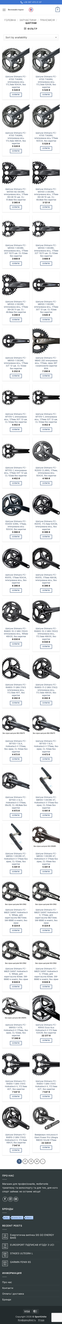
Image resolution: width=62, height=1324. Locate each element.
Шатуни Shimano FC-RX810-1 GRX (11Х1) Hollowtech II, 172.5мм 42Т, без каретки (46, 1085)
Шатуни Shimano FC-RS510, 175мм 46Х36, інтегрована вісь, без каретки (46, 579)
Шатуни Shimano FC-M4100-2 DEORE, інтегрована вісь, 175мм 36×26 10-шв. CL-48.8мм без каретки (46, 194)
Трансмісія (47, 20)
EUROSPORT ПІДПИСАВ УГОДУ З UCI (32, 1244)
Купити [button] (16, 95)
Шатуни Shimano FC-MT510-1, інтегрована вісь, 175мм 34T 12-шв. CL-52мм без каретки (16, 471)
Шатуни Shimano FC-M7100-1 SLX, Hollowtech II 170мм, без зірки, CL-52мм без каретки (16, 746)
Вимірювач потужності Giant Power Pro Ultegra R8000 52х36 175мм (46, 1137)
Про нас (7, 1282)
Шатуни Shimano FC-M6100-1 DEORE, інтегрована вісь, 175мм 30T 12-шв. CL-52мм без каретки (46, 306)
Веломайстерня (15, 10)
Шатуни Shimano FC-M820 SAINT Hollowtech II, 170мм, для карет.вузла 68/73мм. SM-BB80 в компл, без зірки (46, 916)
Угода (41, 1320)
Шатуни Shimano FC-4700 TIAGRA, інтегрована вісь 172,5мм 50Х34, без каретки (15, 81)
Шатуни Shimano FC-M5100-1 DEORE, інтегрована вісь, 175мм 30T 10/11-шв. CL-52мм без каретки (16, 250)
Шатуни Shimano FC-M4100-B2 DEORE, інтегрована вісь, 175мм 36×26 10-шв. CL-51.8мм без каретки (16, 194)
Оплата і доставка (13, 1293)
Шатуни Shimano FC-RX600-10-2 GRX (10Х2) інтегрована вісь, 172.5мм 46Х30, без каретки (46, 633)
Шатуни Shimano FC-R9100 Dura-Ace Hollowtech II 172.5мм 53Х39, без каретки (46, 1029)
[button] (4, 9)
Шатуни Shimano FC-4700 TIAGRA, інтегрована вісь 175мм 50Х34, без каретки (46, 137)
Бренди (6, 1299)
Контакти (7, 1287)
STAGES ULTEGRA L (21, 1253)
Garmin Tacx (17, 1217)
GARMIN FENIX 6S (20, 1262)
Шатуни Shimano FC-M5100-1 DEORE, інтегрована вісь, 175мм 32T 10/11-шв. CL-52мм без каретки (46, 250)
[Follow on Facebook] (5, 1199)
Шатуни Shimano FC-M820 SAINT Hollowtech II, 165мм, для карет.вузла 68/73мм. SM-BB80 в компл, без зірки (16, 916)
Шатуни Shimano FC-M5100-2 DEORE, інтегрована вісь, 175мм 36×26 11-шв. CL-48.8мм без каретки (16, 306)
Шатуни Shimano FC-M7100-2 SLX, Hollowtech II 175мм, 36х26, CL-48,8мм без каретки (16, 802)
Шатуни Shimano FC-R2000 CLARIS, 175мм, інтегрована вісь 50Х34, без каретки (46, 471)
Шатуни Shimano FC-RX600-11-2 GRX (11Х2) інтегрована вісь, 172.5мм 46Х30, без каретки (46, 689)
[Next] (42, 1161)
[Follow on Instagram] (10, 1199)
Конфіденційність (27, 1320)
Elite (6, 1217)
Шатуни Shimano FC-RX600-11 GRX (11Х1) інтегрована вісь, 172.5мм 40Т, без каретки (15, 689)
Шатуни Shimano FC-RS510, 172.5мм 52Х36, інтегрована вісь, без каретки (46, 525)
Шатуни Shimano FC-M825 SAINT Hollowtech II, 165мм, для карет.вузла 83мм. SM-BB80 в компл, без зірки (16, 973)
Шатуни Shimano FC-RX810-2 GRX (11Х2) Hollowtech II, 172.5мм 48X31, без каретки (16, 1138)
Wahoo (29, 1217)
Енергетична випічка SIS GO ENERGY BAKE (32, 1236)
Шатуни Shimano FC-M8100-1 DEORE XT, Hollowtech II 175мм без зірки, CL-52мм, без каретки (16, 858)
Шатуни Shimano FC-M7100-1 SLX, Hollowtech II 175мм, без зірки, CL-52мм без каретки (46, 746)
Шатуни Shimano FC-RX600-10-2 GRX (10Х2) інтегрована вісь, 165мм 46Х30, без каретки (16, 632)
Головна (10, 20)
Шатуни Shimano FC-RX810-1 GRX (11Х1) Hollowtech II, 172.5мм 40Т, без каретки (16, 1085)
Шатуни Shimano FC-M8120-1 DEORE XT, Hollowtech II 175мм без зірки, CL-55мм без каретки (46, 858)
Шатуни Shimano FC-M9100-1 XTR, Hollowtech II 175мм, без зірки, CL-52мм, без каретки (16, 1030)
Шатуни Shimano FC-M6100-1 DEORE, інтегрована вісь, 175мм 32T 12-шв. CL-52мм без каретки (16, 363)
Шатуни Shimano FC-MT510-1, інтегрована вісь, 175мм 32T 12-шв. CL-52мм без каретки (46, 418)
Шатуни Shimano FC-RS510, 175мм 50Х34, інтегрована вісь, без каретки (16, 579)
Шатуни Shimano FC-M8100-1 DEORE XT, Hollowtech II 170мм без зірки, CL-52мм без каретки (46, 802)
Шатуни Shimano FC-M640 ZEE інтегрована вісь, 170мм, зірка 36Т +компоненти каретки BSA (46, 363)
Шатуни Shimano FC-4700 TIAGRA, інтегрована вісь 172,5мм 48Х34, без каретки (15, 138)
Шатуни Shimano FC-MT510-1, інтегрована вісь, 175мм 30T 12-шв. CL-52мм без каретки (16, 418)
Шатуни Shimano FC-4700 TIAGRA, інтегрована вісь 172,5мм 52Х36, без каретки (46, 81)
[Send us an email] (15, 1199)
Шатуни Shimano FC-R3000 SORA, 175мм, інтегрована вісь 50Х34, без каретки (15, 525)
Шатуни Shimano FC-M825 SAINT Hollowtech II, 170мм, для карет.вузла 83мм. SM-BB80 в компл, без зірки (46, 973)
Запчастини (27, 20)
